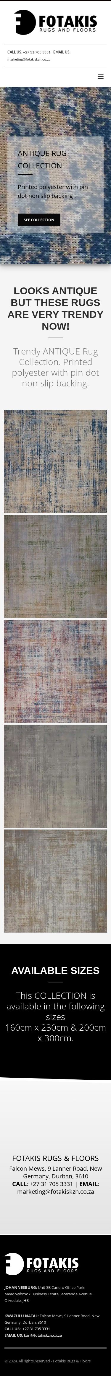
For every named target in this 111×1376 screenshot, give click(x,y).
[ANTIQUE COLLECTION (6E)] (55, 881)
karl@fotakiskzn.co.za (43, 1335)
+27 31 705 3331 (37, 52)
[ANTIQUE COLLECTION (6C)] (55, 671)
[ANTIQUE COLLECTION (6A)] (55, 461)
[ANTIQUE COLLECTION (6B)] (55, 566)
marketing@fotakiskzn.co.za (28, 59)
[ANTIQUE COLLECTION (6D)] (55, 776)
